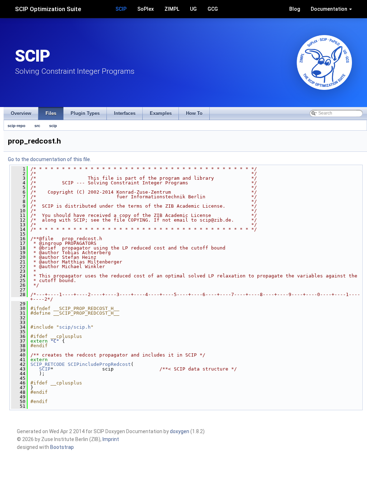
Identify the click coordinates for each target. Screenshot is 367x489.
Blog (294, 9)
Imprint (111, 439)
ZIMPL (172, 9)
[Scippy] (324, 62)
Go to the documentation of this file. (49, 159)
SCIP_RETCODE (47, 364)
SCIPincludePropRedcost (99, 364)
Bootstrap (62, 447)
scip (53, 126)
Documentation (329, 9)
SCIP (121, 9)
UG (193, 9)
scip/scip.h (75, 327)
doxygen (179, 431)
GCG (213, 9)
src (37, 126)
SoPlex (145, 9)
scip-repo (16, 126)
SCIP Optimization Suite (48, 9)
